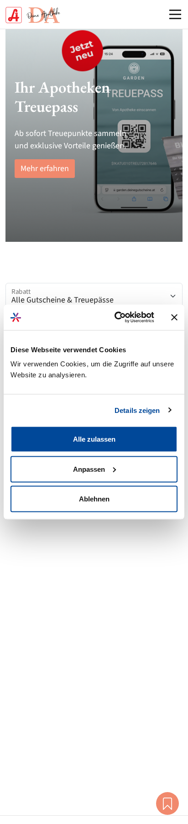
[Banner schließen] (174, 317)
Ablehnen (94, 499)
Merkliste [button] (167, 803)
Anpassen (89, 469)
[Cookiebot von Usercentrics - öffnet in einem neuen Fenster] (116, 317)
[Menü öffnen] (175, 14)
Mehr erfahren (45, 168)
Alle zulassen (94, 439)
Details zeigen (137, 410)
